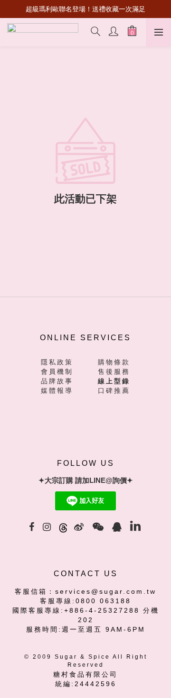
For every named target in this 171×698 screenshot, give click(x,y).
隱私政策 (57, 362)
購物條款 (114, 362)
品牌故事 (57, 381)
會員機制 (57, 371)
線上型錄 (114, 381)
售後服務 (114, 371)
